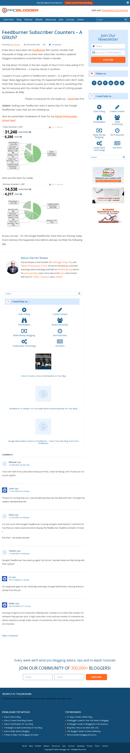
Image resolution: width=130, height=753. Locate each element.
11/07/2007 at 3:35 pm (19, 491)
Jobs (61, 19)
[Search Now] (125, 20)
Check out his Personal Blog (78, 2)
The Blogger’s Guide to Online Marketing (83, 731)
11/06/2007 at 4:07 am (19, 465)
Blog (6, 15)
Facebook (45, 276)
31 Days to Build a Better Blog (79, 717)
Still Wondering (64, 269)
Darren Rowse (15, 45)
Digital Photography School (34, 265)
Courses (70, 19)
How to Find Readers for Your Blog (18, 724)
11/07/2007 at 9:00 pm (19, 517)
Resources (51, 19)
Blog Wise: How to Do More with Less (83, 728)
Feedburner (38, 50)
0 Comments (56, 45)
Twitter (35, 276)
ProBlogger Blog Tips (61, 262)
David (71, 98)
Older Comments (10, 635)
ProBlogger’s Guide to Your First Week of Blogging (88, 720)
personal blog (30, 273)
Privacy (89, 746)
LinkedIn (58, 276)
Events (80, 19)
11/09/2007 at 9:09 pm (19, 553)
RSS (44, 45)
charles (12, 550)
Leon (11, 488)
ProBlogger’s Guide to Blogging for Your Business (87, 724)
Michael (12, 462)
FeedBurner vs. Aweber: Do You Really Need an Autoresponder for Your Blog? (43, 408)
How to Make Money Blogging (16, 731)
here (62, 273)
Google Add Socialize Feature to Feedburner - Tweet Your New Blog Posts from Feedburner (43, 442)
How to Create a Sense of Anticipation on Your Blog (43, 376)
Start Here (9, 19)
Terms (97, 746)
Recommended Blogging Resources (81, 735)
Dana (11, 514)
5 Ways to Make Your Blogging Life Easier (21, 735)
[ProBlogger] (20, 10)
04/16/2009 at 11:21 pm (20, 606)
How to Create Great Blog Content (18, 720)
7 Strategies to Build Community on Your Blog (23, 728)
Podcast (28, 19)
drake (12, 603)
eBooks (39, 19)
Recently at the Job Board (17, 694)
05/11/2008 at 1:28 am (19, 580)
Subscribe (108, 59)
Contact (105, 746)
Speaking (80, 746)
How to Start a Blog (12, 717)
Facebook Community (115, 10)
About (24, 746)
